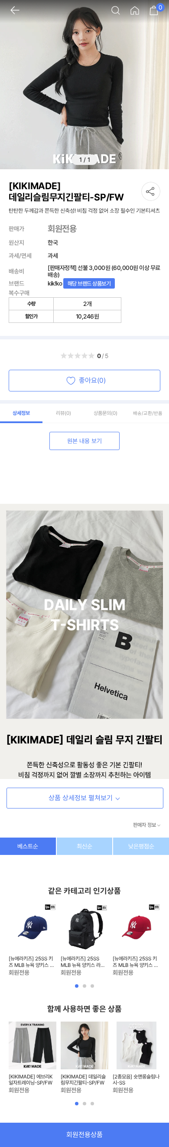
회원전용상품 (84, 1135)
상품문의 (105, 413)
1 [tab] (77, 989)
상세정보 (21, 413)
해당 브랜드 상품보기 (89, 283)
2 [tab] (85, 989)
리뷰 (63, 413)
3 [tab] (93, 989)
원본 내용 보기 (84, 440)
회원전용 (62, 228)
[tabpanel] (32, 940)
